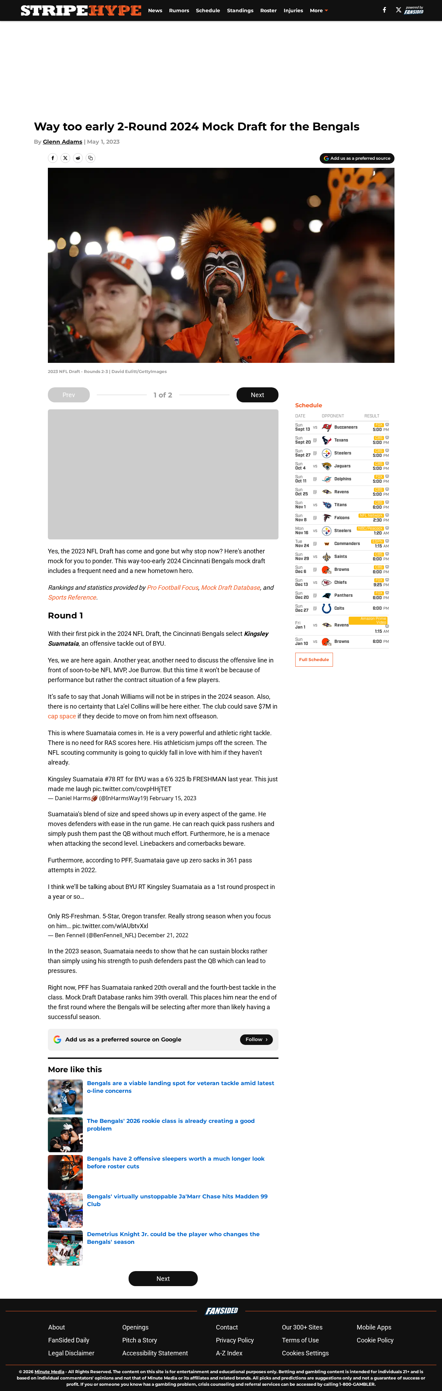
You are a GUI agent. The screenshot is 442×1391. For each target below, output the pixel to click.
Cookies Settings (305, 1353)
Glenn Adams (62, 141)
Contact (227, 1327)
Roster (268, 10)
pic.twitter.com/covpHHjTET (132, 789)
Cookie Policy (375, 1340)
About (56, 1327)
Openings (135, 1327)
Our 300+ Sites (302, 1327)
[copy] (90, 158)
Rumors (179, 10)
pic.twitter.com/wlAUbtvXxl (110, 926)
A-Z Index (229, 1353)
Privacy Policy (235, 1340)
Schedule (208, 10)
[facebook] (384, 10)
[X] (398, 10)
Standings (240, 10)
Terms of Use (300, 1340)
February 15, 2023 (173, 798)
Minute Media (49, 1371)
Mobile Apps (374, 1327)
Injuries (293, 10)
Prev (69, 395)
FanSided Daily (68, 1340)
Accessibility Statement (155, 1353)
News (155, 10)
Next (257, 395)
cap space (62, 716)
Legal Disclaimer (71, 1353)
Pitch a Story (139, 1340)
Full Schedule (314, 659)
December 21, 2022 (163, 935)
